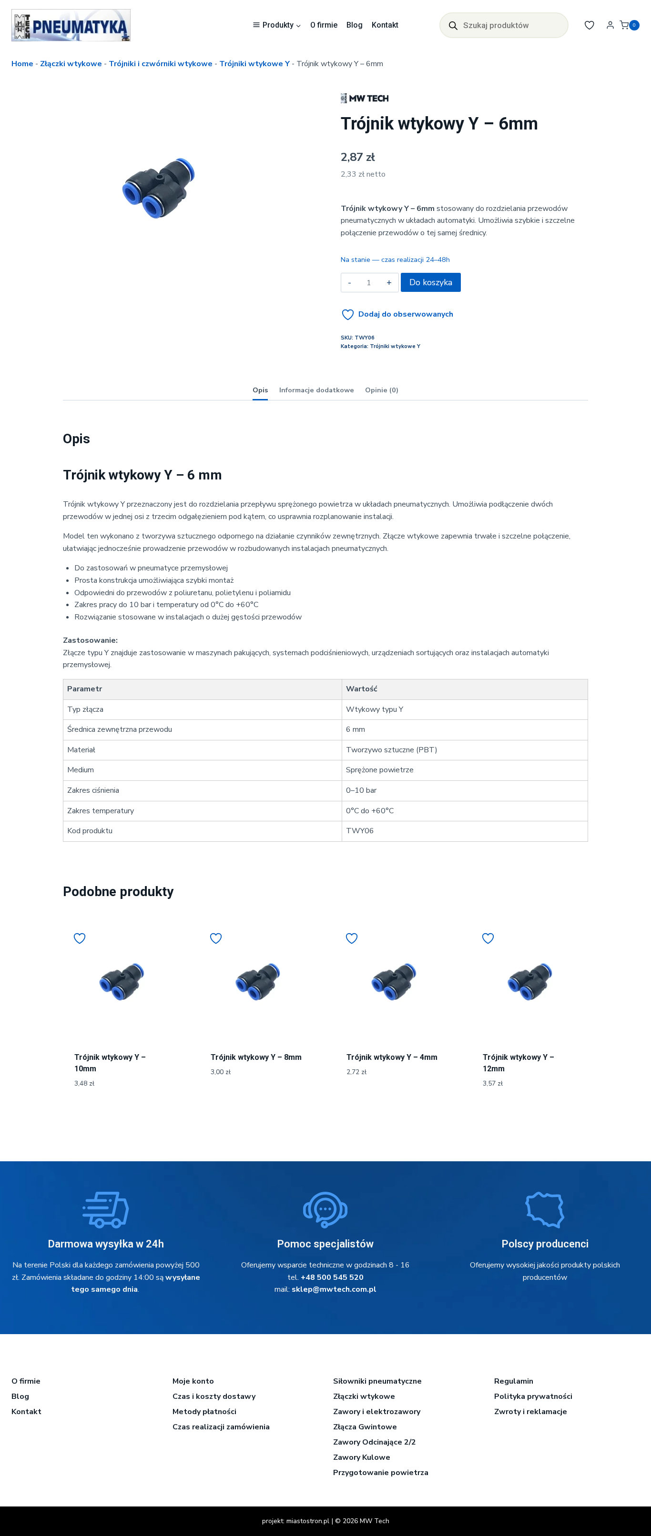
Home (22, 64)
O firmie (323, 25)
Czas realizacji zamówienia (221, 1427)
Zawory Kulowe (361, 1457)
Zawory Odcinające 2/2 (374, 1442)
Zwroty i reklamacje (530, 1411)
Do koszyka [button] (257, 1103)
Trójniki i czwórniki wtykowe (161, 64)
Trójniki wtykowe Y (254, 64)
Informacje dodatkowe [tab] (316, 390)
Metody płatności (204, 1411)
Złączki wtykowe (71, 64)
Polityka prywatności (533, 1396)
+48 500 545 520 (332, 1277)
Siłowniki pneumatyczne (377, 1381)
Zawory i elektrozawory (376, 1411)
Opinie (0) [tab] (381, 390)
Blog (354, 25)
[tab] (158, 273)
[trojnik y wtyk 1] (158, 188)
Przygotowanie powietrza (380, 1472)
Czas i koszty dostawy (214, 1396)
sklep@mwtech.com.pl (334, 1289)
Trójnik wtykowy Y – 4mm (391, 1057)
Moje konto (193, 1381)
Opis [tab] (260, 390)
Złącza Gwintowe (365, 1427)
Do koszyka (430, 282)
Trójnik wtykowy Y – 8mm (256, 1057)
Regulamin (513, 1381)
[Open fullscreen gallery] (244, 274)
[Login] (610, 25)
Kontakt (385, 25)
